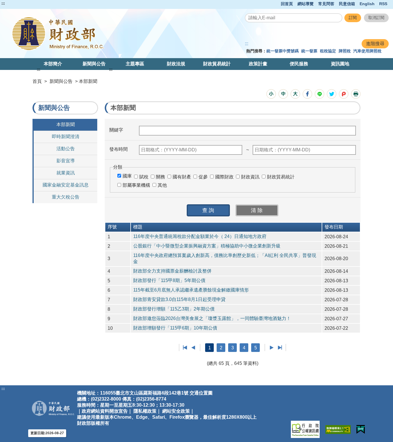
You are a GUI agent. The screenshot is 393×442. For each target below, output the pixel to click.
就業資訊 (65, 172)
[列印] (355, 94)
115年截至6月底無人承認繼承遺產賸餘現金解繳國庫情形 (191, 289)
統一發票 (309, 51)
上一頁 (193, 348)
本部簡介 (53, 63)
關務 (160, 176)
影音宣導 (65, 160)
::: (3, 3)
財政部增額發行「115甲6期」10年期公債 (175, 327)
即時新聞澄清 (65, 136)
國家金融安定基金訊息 (66, 184)
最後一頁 (280, 348)
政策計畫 (258, 63)
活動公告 (65, 148)
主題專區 (135, 63)
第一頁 (185, 348)
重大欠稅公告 (65, 197)
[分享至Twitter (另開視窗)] (331, 94)
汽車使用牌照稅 (367, 51)
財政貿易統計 (217, 63)
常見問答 (326, 3)
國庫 (127, 176)
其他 (162, 185)
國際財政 (224, 176)
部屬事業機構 (136, 185)
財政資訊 (250, 176)
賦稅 (143, 176)
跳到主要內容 (15, 3)
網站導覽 (305, 3)
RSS (383, 3)
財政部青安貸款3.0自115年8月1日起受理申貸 (179, 299)
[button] (271, 94)
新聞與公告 (94, 63)
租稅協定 (328, 51)
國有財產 (182, 176)
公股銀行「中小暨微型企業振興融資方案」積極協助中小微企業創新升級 (207, 245)
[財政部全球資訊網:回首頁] (81, 33)
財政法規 (176, 63)
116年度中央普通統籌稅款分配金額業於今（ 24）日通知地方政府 (199, 236)
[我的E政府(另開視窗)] (360, 429)
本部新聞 (65, 124)
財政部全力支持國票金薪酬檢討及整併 (172, 270)
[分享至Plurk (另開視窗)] (343, 94)
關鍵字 (116, 129)
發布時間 (118, 149)
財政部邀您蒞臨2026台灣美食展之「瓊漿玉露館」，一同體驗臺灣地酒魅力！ (212, 318)
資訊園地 (340, 63)
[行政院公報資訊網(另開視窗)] (305, 429)
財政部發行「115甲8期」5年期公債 (169, 280)
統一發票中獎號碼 (282, 51)
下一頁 (272, 348)
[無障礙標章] (338, 429)
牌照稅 (345, 51)
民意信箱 (347, 3)
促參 (203, 176)
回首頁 (287, 3)
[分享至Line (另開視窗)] (319, 94)
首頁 (37, 81)
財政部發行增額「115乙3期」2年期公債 (174, 308)
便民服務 (299, 63)
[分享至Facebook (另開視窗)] (307, 94)
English (367, 3)
